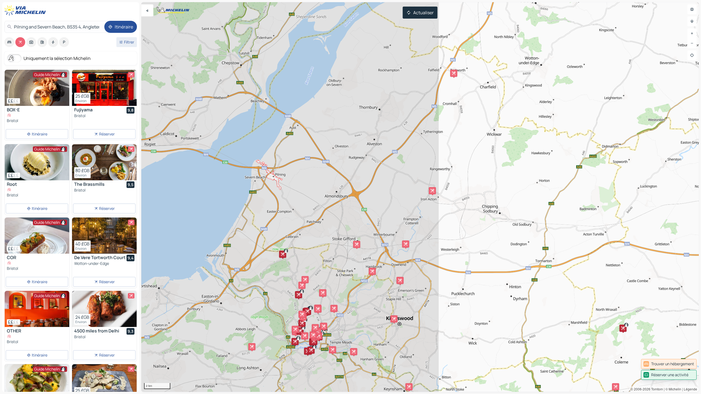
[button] (408, 386)
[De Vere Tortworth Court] (104, 236)
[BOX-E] (37, 88)
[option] (9, 42)
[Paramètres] (692, 21)
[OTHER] (37, 309)
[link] (669, 364)
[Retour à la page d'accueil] (26, 10)
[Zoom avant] (692, 33)
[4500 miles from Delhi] (104, 309)
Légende (690, 389)
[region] (420, 197)
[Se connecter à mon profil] (692, 9)
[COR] (37, 236)
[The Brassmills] (104, 162)
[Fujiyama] (104, 88)
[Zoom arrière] (692, 43)
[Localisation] (692, 55)
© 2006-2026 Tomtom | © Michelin (656, 389)
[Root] (37, 162)
